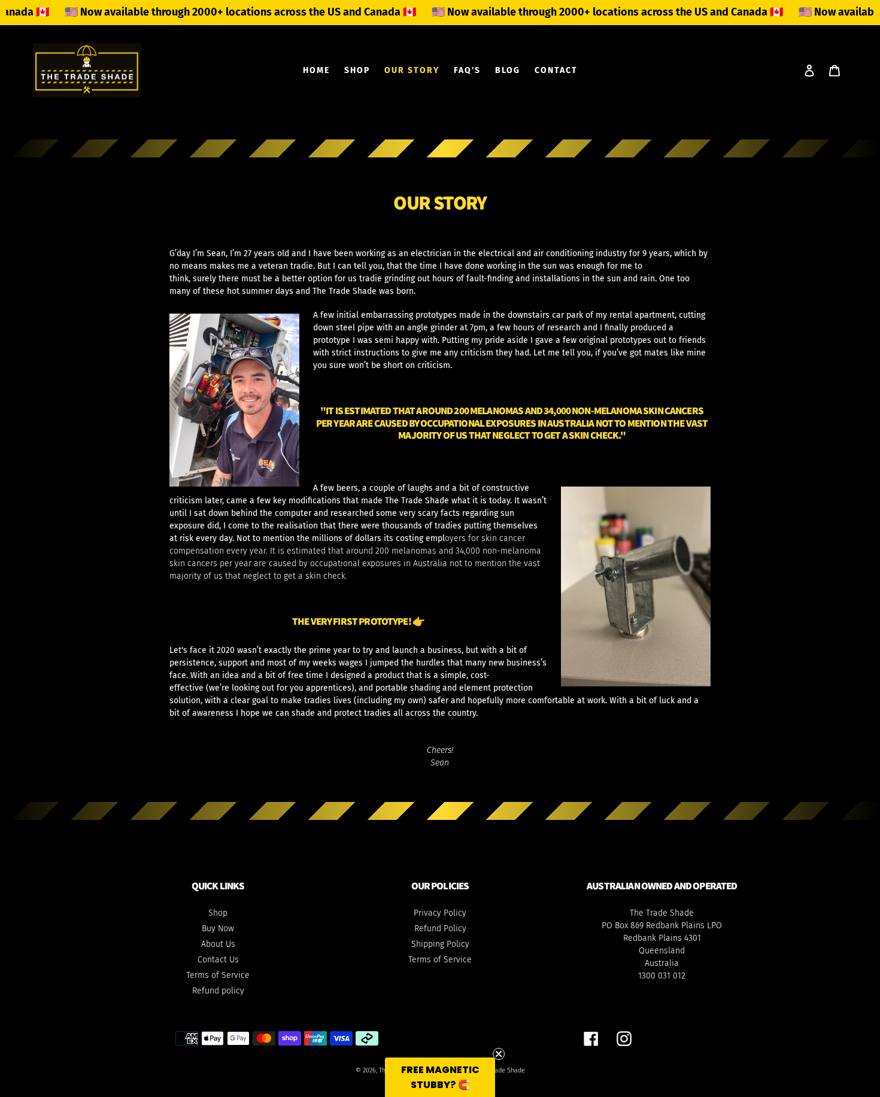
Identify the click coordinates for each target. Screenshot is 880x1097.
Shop (217, 913)
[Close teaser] (499, 1054)
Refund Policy (440, 928)
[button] (440, 1077)
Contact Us (218, 960)
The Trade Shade (501, 1070)
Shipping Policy (440, 944)
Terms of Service (218, 975)
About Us (218, 944)
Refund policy (218, 991)
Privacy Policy (440, 913)
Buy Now (218, 928)
